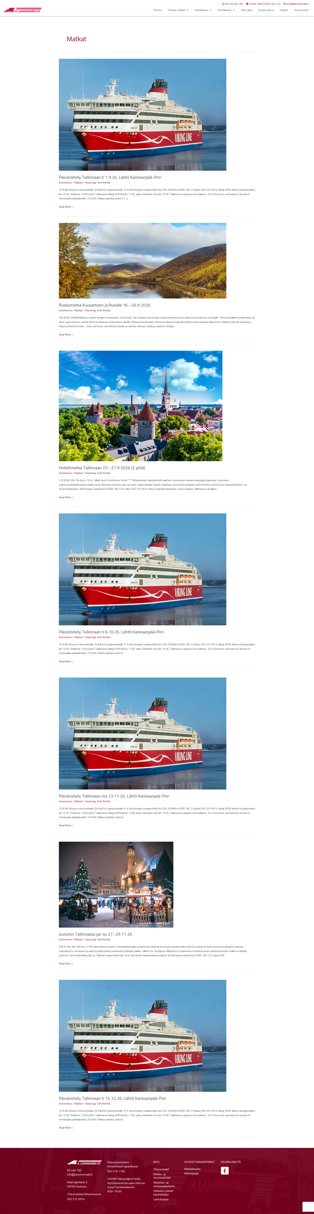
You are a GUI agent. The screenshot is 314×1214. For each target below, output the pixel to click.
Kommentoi (65, 182)
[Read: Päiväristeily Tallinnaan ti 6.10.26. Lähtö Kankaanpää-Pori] (142, 569)
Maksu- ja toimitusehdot (162, 1176)
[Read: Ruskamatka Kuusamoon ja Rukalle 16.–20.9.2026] (142, 260)
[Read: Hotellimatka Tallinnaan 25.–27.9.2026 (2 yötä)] (140, 405)
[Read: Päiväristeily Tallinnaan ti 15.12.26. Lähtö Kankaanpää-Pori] (142, 1035)
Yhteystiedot (301, 10)
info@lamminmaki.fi (80, 1174)
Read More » (66, 207)
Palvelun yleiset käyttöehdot (163, 1192)
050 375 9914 (76, 1199)
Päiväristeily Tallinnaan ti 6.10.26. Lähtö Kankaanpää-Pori (111, 632)
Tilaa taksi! (247, 10)
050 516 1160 (116, 1171)
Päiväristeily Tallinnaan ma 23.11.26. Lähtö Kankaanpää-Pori (114, 796)
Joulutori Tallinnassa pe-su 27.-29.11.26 (95, 934)
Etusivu (158, 10)
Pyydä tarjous (266, 10)
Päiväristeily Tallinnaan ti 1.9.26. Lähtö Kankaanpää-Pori (110, 177)
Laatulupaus (161, 1199)
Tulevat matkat (176, 10)
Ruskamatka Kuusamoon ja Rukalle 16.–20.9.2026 (104, 305)
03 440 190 (74, 1170)
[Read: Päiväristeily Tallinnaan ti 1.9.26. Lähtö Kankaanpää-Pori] (142, 114)
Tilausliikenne (201, 10)
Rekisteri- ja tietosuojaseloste (164, 1184)
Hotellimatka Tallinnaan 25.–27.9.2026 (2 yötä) (102, 468)
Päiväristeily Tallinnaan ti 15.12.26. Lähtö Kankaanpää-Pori (112, 1098)
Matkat (78, 182)
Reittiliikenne (225, 10)
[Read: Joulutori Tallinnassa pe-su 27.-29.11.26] (116, 884)
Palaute (284, 10)
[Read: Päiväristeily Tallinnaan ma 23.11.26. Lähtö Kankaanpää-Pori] (142, 733)
